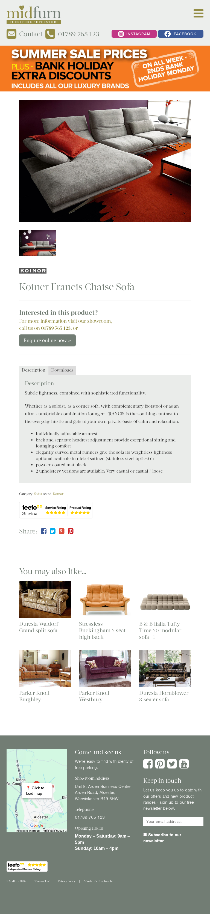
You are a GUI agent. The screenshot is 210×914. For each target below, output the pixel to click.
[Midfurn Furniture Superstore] (34, 14)
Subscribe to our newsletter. (162, 838)
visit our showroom (89, 321)
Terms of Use (42, 881)
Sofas (38, 494)
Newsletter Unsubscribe (98, 881)
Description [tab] (33, 370)
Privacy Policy (66, 881)
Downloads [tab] (62, 370)
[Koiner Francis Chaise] (105, 161)
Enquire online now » (47, 340)
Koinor (58, 494)
